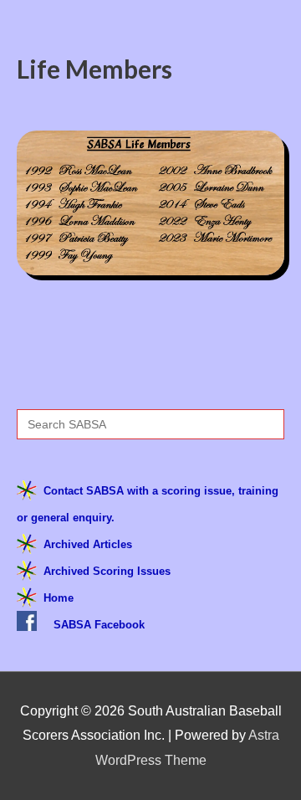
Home (58, 598)
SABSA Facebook (99, 624)
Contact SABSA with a (102, 491)
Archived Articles (87, 544)
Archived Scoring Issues (107, 571)
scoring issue (196, 491)
